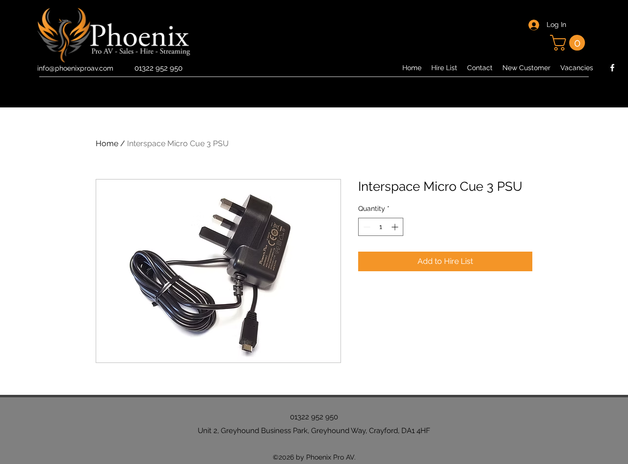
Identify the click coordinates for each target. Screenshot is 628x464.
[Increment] (396, 226)
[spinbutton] (381, 226)
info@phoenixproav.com (75, 68)
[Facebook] (612, 68)
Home (107, 143)
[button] (569, 43)
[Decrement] (366, 226)
